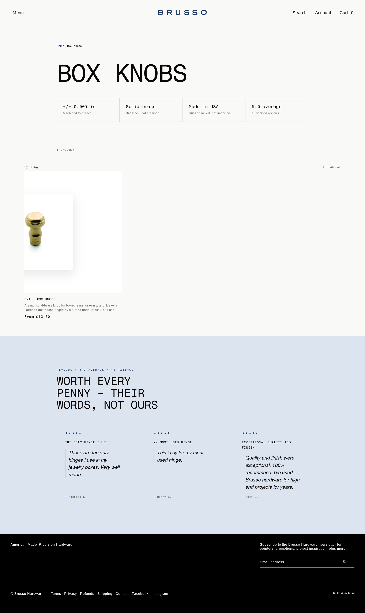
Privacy (70, 593)
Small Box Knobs (40, 299)
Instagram (160, 593)
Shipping (105, 593)
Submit (348, 562)
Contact (122, 593)
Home (60, 46)
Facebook (140, 593)
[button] (18, 12)
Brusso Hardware (29, 593)
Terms (56, 593)
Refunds (87, 593)
